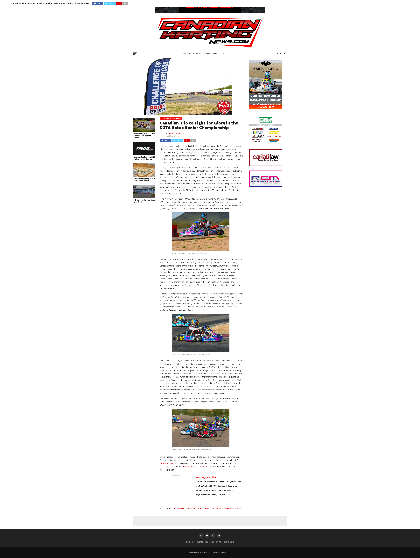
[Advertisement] (176, 491)
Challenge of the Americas (196, 508)
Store (184, 53)
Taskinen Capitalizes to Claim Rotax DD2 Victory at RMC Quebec (144, 135)
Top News (237, 508)
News (190, 53)
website (204, 466)
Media (215, 53)
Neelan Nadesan (175, 133)
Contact (223, 53)
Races (207, 53)
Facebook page (166, 463)
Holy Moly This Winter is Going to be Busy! (144, 201)
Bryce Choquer (179, 508)
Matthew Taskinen (226, 508)
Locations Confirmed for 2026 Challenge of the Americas (144, 158)
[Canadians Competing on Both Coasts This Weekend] (144, 176)
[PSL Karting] (210, 12)
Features (199, 53)
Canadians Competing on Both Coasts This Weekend (144, 179)
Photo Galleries (228, 542)
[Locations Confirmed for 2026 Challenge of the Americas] (144, 154)
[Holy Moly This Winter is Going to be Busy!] (144, 197)
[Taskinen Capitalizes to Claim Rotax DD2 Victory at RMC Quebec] (144, 131)
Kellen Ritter (212, 508)
